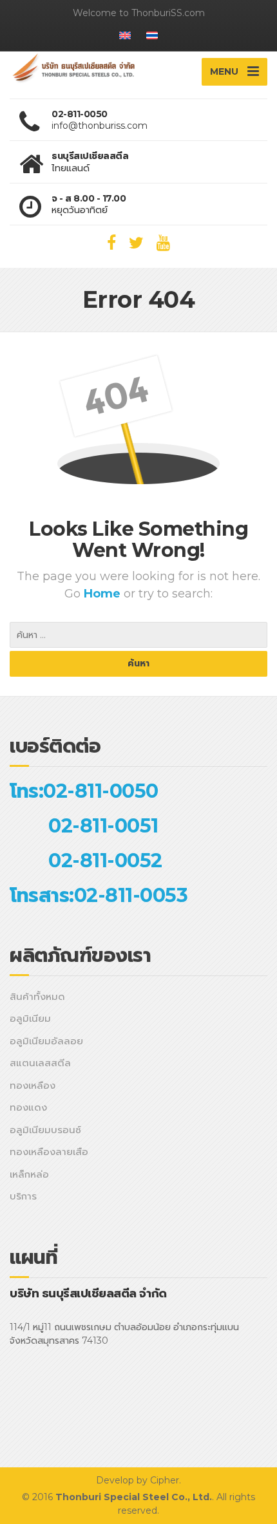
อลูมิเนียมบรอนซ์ (45, 1130)
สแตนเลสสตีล (40, 1063)
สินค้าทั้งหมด (37, 996)
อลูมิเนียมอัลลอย (46, 1041)
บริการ (23, 1196)
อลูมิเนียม (30, 1018)
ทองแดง (28, 1107)
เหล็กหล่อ (29, 1174)
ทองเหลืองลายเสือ (49, 1151)
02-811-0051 (103, 826)
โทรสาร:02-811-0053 (98, 895)
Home (104, 594)
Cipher (164, 1480)
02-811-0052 (105, 860)
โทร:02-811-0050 (84, 791)
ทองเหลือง (32, 1085)
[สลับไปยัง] (125, 38)
